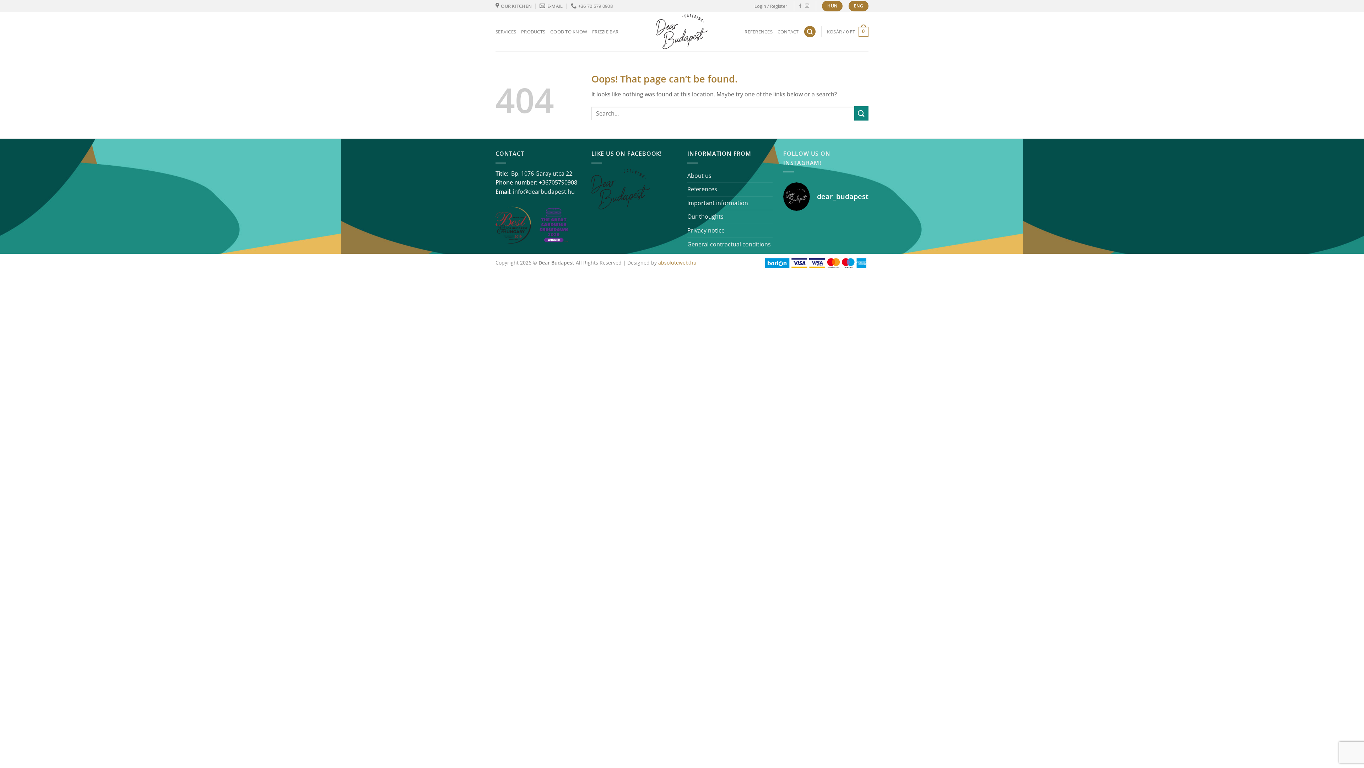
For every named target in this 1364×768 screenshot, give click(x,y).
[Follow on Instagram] (807, 6)
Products (533, 31)
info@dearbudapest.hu (544, 192)
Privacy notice (706, 230)
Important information (717, 203)
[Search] (810, 32)
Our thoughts (705, 216)
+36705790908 (558, 182)
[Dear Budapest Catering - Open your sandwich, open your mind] (682, 31)
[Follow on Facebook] (800, 6)
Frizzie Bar (605, 31)
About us (699, 176)
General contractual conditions (729, 244)
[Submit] (861, 113)
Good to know (568, 31)
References (759, 31)
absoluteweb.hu (677, 262)
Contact (788, 31)
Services (506, 31)
